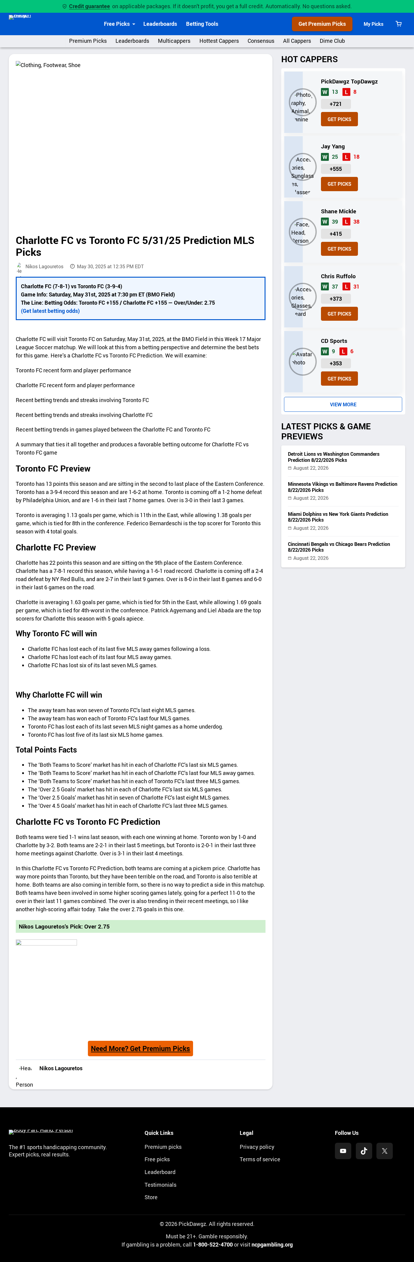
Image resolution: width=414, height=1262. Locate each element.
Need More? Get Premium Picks (140, 1048)
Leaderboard (160, 1172)
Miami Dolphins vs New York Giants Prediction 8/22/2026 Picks (338, 517)
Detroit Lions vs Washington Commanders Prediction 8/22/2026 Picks (333, 457)
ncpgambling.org (272, 1244)
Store (151, 1197)
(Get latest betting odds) (50, 310)
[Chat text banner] (140, 679)
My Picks (373, 24)
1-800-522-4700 (213, 1244)
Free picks (157, 1159)
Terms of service (260, 1159)
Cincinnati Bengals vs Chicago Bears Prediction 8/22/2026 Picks (339, 547)
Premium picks (163, 1146)
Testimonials (160, 1184)
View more (343, 404)
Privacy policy (257, 1146)
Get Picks (339, 119)
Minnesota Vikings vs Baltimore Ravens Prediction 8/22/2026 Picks (342, 487)
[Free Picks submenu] (133, 23)
